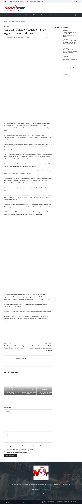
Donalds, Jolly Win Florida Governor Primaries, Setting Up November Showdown (44, 392)
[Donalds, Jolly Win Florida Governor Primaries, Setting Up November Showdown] (44, 385)
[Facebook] (33, 493)
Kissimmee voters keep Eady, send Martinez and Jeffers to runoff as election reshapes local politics (28, 391)
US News (22, 21)
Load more (66, 74)
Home (5, 21)
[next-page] (8, 398)
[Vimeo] (74, 1)
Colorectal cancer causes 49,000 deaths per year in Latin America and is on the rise (40, 348)
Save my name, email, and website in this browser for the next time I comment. (27, 446)
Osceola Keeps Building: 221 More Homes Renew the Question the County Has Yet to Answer (12, 391)
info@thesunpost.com (44, 489)
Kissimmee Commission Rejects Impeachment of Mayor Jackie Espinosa (70, 59)
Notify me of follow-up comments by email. (19, 450)
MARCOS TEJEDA (14, 37)
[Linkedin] (38, 493)
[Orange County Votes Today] (58, 67)
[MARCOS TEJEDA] (5, 37)
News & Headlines (14, 21)
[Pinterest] (44, 493)
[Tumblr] (49, 493)
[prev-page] (5, 398)
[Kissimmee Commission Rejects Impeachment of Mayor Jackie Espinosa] (58, 58)
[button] (76, 15)
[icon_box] (40, 2)
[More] (39, 334)
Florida (11, 387)
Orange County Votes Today (69, 67)
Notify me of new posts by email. (16, 452)
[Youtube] (76, 1)
